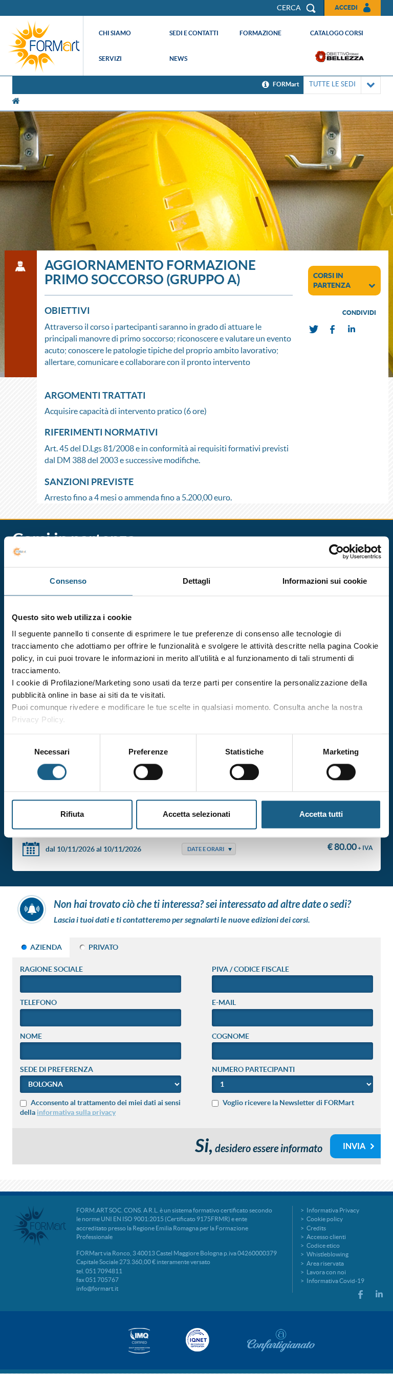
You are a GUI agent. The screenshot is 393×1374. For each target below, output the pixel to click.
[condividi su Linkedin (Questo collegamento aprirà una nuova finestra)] (352, 329)
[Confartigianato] (280, 1340)
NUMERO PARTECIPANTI (253, 1069)
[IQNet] (196, 1339)
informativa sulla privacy (76, 1112)
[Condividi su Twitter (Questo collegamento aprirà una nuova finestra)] (314, 329)
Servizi (110, 58)
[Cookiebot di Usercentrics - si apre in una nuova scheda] (336, 551)
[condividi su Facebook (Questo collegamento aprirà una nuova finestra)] (333, 329)
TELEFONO (38, 1002)
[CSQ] (139, 1340)
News (178, 58)
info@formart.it (97, 1288)
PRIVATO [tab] (103, 947)
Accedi (346, 7)
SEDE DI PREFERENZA (56, 1069)
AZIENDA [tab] (46, 947)
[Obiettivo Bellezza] (339, 56)
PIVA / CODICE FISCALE (250, 969)
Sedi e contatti (194, 33)
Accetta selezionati (196, 814)
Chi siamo (115, 33)
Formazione (260, 33)
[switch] (148, 772)
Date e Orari (205, 849)
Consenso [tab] (68, 581)
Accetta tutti (321, 814)
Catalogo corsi (336, 33)
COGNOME (230, 1036)
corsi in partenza (332, 280)
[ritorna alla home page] (44, 46)
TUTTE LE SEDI (332, 84)
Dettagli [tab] (197, 581)
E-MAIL (224, 1002)
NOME (31, 1036)
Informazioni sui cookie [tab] (324, 581)
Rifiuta (72, 814)
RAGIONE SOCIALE (51, 969)
